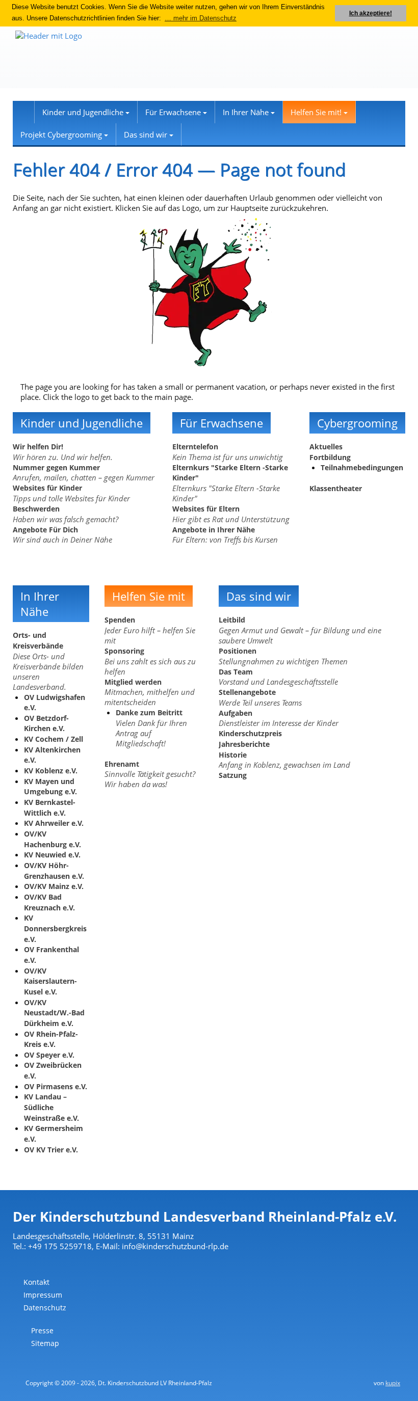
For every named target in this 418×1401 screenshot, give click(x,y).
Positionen (237, 651)
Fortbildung (330, 457)
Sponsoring (124, 651)
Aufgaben (235, 713)
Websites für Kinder (47, 488)
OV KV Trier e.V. (51, 1149)
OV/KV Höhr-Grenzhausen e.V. (54, 870)
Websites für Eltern (206, 509)
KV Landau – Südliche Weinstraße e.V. (51, 1107)
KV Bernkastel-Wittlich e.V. (49, 807)
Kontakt (36, 1282)
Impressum (42, 1295)
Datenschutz (44, 1307)
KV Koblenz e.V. (50, 770)
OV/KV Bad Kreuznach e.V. (49, 902)
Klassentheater (335, 488)
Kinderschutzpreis (250, 733)
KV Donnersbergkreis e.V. (55, 928)
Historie (233, 755)
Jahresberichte (244, 744)
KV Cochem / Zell (53, 739)
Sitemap (45, 1343)
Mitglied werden (133, 682)
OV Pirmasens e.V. (55, 1086)
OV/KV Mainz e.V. (54, 886)
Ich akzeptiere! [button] (370, 13)
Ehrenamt (121, 764)
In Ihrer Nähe (246, 112)
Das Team (236, 672)
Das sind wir (145, 134)
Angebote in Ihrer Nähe (213, 529)
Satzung (233, 775)
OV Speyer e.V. (49, 1055)
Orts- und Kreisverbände (38, 640)
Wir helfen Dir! (38, 446)
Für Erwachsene (173, 112)
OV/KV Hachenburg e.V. (52, 839)
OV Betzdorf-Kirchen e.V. (46, 723)
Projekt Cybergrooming (61, 134)
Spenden (119, 620)
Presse (42, 1330)
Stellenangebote (247, 692)
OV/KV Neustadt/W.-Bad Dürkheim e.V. (54, 1013)
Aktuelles (326, 446)
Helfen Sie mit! (316, 112)
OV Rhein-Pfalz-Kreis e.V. (51, 1039)
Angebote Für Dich (45, 529)
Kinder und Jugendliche (82, 112)
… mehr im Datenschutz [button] (201, 18)
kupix (392, 1383)
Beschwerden (36, 509)
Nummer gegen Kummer (56, 467)
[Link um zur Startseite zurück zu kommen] (48, 54)
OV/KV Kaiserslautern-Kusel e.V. (50, 981)
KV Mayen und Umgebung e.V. (50, 786)
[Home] (24, 112)
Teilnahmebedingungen (362, 467)
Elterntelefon (195, 446)
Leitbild (232, 620)
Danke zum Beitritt (149, 712)
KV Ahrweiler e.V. (54, 823)
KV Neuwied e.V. (52, 854)
